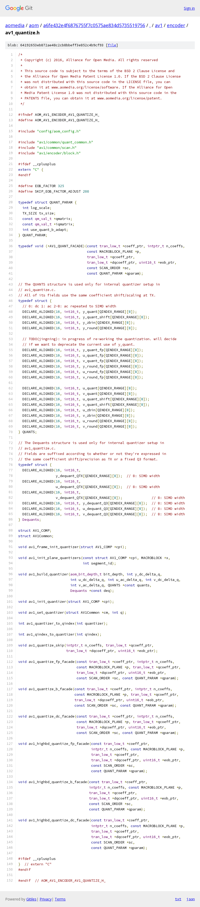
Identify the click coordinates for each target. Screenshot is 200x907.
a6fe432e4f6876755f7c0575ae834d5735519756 (94, 25)
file (112, 45)
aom (34, 25)
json (190, 899)
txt (178, 899)
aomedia (14, 25)
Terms (60, 899)
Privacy (46, 899)
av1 (158, 25)
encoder (176, 25)
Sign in (189, 8)
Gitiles (31, 899)
